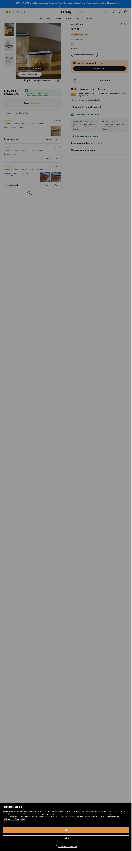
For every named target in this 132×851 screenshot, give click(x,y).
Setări (66, 838)
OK (66, 830)
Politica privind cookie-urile (107, 816)
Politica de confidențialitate (14, 819)
